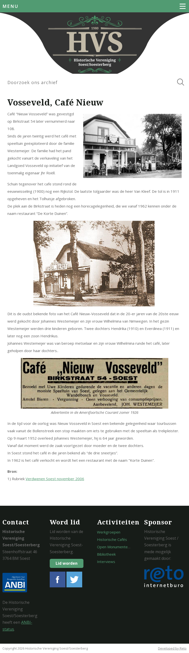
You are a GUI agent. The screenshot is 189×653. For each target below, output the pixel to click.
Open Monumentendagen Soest (124, 546)
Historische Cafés (112, 539)
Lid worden (67, 563)
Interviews (106, 561)
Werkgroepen (108, 532)
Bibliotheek (106, 554)
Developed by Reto (172, 648)
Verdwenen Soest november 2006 (55, 478)
